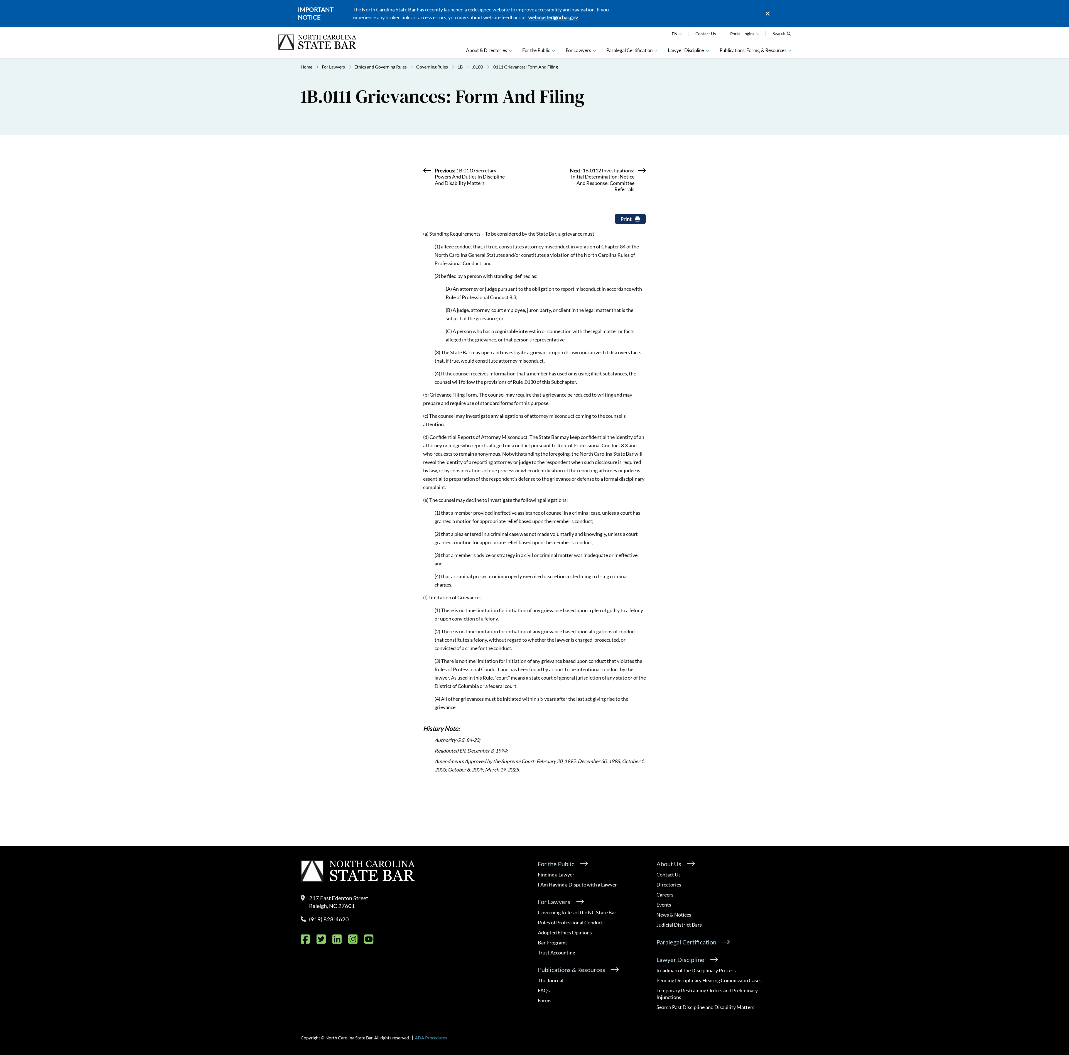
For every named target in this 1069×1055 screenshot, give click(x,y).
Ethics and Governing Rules (380, 66)
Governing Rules (432, 66)
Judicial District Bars (679, 925)
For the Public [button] (536, 50)
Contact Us (705, 33)
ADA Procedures (431, 1037)
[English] (680, 33)
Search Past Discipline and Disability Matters (705, 1007)
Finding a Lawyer (556, 874)
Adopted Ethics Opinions (565, 932)
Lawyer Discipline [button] (686, 50)
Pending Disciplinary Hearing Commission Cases (709, 980)
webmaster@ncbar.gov (553, 17)
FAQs (544, 990)
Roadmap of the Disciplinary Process (696, 970)
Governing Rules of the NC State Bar (577, 912)
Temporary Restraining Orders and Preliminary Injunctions (707, 993)
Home (306, 66)
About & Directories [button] (486, 50)
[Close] (767, 13)
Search (779, 33)
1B (460, 66)
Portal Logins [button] (742, 33)
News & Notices (673, 915)
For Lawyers (333, 66)
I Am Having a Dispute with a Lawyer (577, 884)
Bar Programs (553, 942)
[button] (757, 33)
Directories (668, 884)
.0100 (477, 66)
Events (663, 905)
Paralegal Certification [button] (629, 50)
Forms (544, 1000)
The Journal (550, 980)
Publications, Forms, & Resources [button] (753, 50)
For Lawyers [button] (578, 50)
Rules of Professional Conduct (570, 922)
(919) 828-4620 (329, 919)
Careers (664, 895)
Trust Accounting (556, 952)
